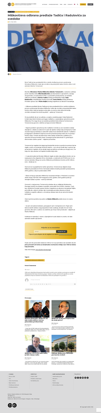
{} (48, 284)
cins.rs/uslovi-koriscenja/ (43, 249)
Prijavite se (61, 231)
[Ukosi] (33, 284)
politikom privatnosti (65, 234)
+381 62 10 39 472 (17, 398)
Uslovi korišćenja (13, 380)
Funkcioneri (19, 11)
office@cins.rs (11, 395)
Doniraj (83, 4)
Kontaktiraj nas (35, 380)
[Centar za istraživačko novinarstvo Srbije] (11, 4)
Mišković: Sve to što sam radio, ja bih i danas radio (36, 354)
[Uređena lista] (39, 284)
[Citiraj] (43, 284)
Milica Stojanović (28, 324)
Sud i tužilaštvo (33, 11)
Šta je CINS (12, 376)
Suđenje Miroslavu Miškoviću (34, 260)
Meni (91, 4)
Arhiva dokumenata (58, 385)
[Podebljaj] (31, 284)
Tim (10, 378)
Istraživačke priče (53, 4)
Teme (61, 4)
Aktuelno (44, 4)
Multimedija (56, 383)
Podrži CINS (34, 376)
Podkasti (70, 4)
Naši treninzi (12, 383)
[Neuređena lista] (41, 284)
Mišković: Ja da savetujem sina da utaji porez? (63, 319)
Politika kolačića (13, 387)
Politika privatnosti (14, 385)
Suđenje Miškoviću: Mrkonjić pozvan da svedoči (62, 354)
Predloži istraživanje (36, 378)
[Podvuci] (35, 284)
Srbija (25, 11)
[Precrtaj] (37, 284)
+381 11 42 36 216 (16, 397)
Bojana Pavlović (17, 74)
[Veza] (46, 284)
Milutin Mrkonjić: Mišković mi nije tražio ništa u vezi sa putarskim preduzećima (36, 320)
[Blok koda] (44, 284)
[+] (50, 284)
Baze (65, 4)
